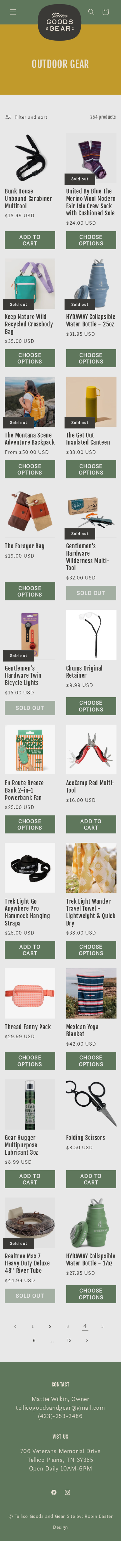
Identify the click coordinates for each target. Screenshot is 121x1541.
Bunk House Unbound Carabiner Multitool (28, 198)
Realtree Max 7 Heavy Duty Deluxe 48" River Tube (27, 1263)
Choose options (91, 240)
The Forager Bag (25, 546)
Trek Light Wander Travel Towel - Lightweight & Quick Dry (91, 912)
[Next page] (87, 1340)
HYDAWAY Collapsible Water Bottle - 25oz (91, 320)
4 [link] (85, 1326)
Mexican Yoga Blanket (82, 1030)
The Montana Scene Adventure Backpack (30, 439)
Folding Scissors (85, 1137)
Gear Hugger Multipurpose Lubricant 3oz (21, 1145)
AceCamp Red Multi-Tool (90, 786)
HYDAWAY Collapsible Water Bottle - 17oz (91, 1260)
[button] (13, 12)
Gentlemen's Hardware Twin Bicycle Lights (23, 675)
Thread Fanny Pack (28, 1026)
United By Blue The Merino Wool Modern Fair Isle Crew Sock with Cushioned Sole (91, 202)
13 (69, 1340)
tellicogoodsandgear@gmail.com (60, 1407)
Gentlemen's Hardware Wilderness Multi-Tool (88, 556)
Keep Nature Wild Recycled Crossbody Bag (29, 324)
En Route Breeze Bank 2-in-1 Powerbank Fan (24, 790)
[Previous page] (15, 1326)
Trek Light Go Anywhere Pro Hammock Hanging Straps (27, 912)
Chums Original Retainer (84, 672)
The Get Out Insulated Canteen (88, 439)
